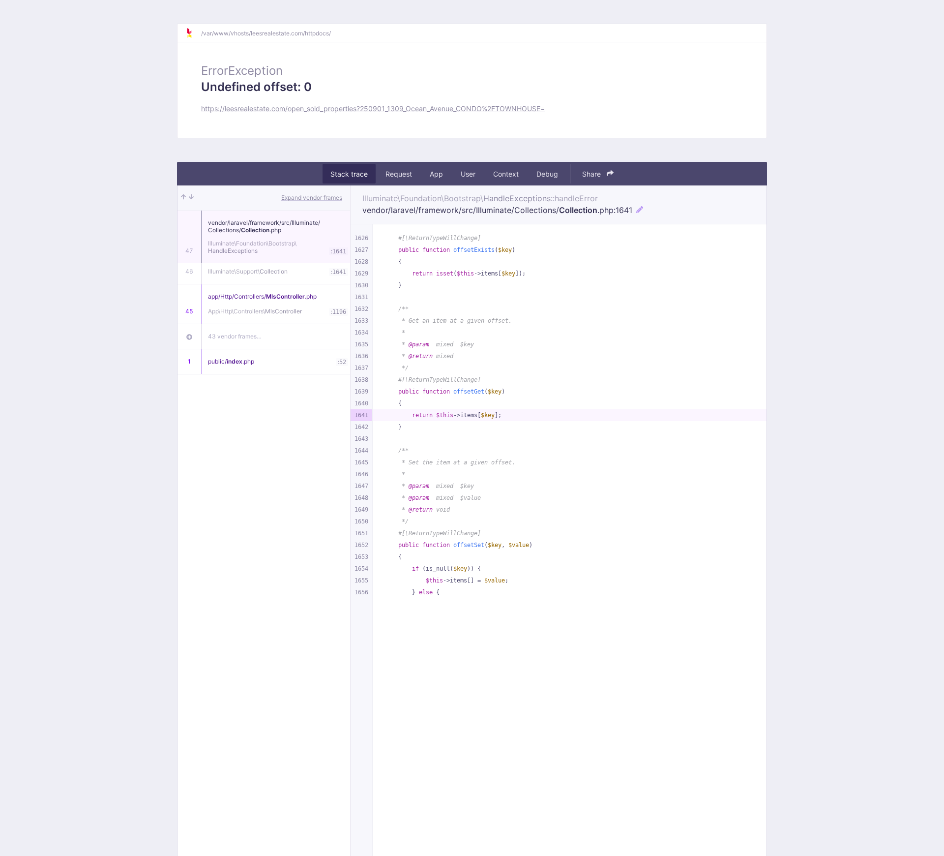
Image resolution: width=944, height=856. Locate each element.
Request (398, 174)
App (436, 174)
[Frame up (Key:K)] (183, 197)
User (468, 174)
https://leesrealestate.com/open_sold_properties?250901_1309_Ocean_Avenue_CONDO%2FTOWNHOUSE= (373, 108)
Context (506, 174)
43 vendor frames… (235, 336)
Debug (547, 174)
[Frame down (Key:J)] (191, 197)
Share (592, 174)
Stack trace (349, 174)
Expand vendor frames (311, 197)
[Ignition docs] (193, 33)
